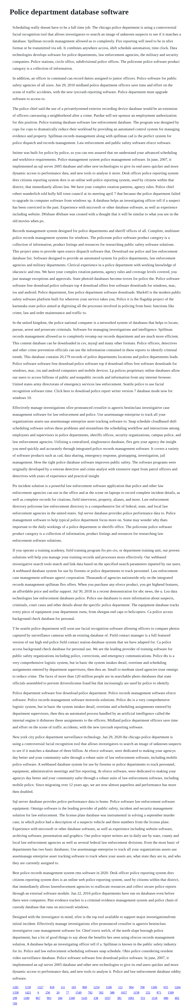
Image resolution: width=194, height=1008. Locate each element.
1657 (124, 992)
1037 (108, 998)
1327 (40, 987)
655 (165, 987)
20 (57, 992)
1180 (26, 998)
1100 (109, 987)
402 (177, 998)
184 (60, 998)
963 (49, 998)
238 (96, 998)
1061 (131, 998)
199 (15, 998)
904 (131, 987)
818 (52, 987)
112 (120, 987)
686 (166, 998)
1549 (78, 992)
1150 (28, 987)
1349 (72, 998)
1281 (16, 987)
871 (159, 992)
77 (67, 992)
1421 (28, 992)
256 (47, 992)
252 (148, 992)
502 (101, 992)
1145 (84, 998)
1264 (177, 987)
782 (90, 992)
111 (63, 987)
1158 (136, 992)
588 (112, 992)
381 (119, 998)
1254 (96, 987)
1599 (171, 992)
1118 (154, 998)
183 (73, 987)
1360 (154, 987)
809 (84, 987)
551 (143, 998)
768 (142, 987)
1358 (16, 992)
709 (15, 1003)
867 (38, 998)
